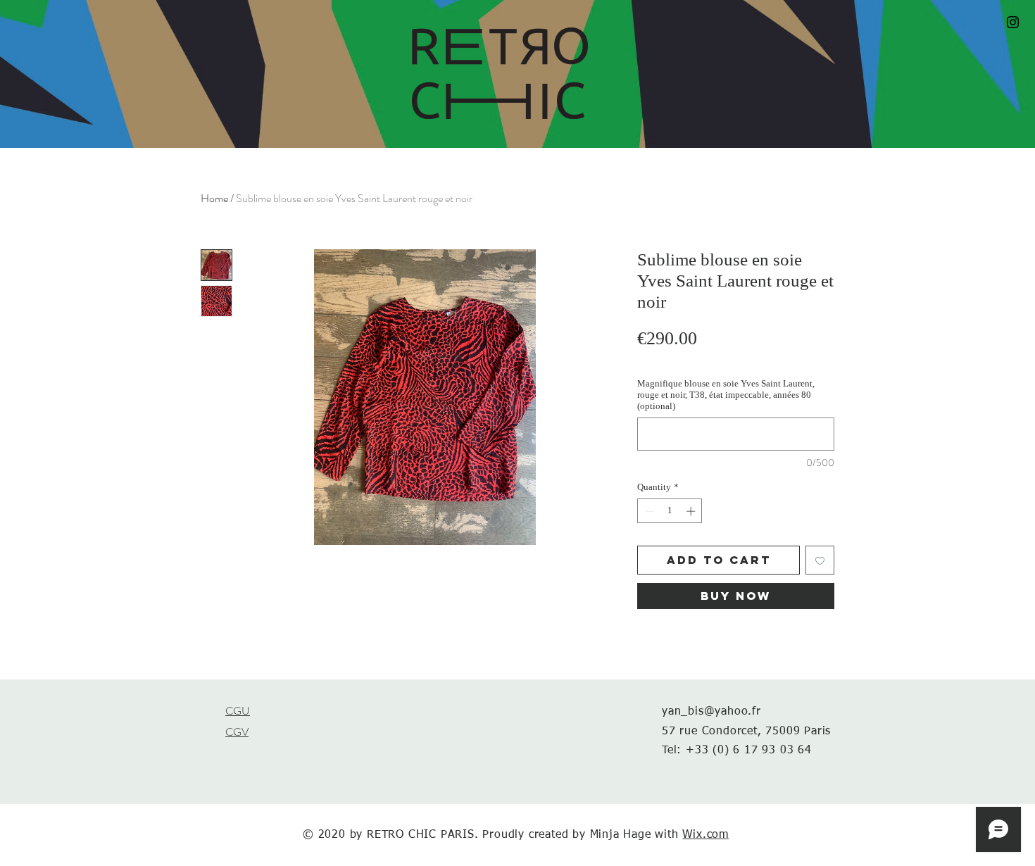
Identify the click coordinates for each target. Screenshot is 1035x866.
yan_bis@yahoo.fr (711, 711)
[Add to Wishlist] (819, 560)
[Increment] (692, 511)
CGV (237, 732)
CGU (237, 711)
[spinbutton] (670, 511)
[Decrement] (647, 511)
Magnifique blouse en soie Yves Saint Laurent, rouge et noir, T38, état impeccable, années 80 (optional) (726, 394)
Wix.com (705, 835)
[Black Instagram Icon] (1013, 22)
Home (214, 198)
